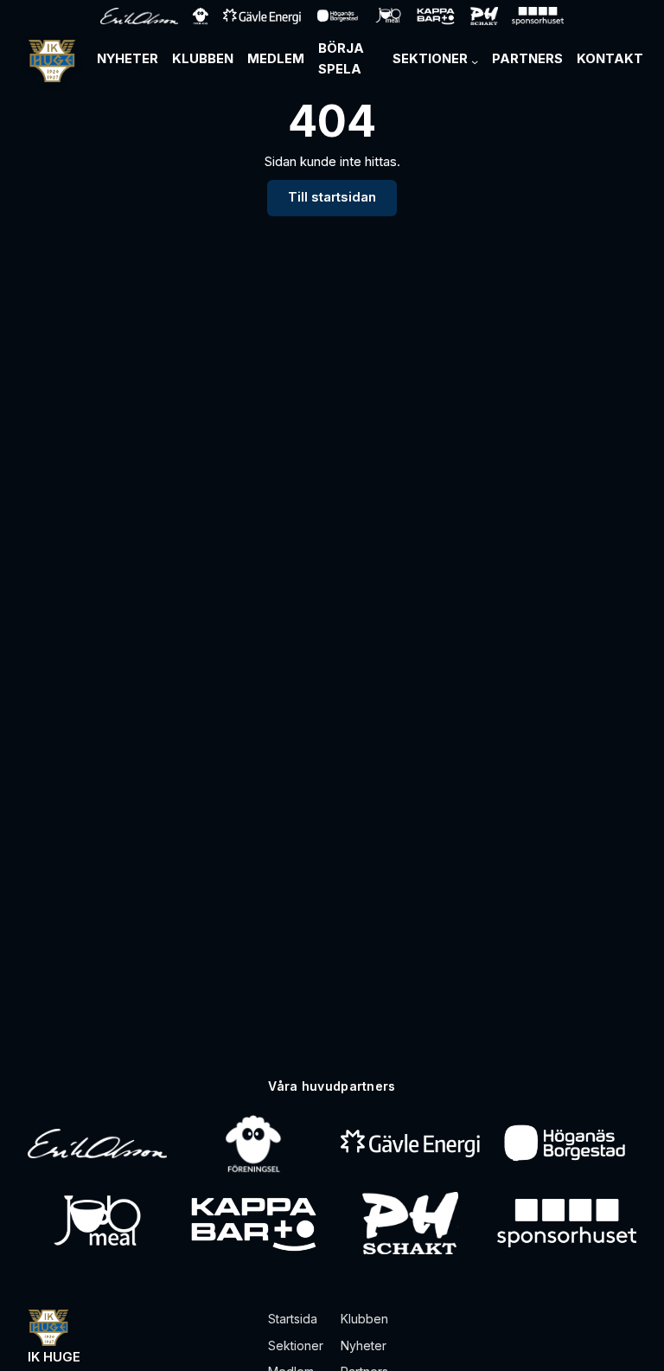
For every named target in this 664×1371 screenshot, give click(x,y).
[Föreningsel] (253, 1143)
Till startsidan (332, 197)
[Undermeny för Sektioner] (474, 61)
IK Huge (54, 1357)
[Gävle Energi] (410, 1143)
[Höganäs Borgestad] (566, 1143)
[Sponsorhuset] (566, 1223)
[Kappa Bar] (253, 1223)
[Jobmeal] (97, 1223)
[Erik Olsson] (97, 1143)
